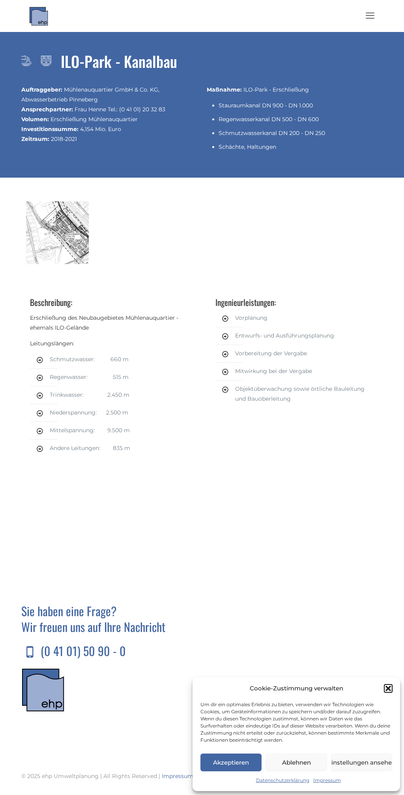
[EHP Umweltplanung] (39, 16)
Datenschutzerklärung (282, 780)
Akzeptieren (231, 762)
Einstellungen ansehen (361, 762)
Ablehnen (296, 762)
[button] (388, 688)
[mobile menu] (370, 15)
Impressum (327, 780)
